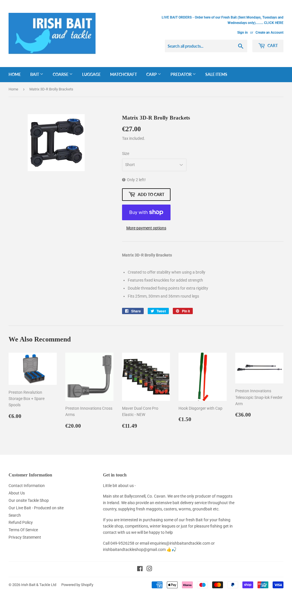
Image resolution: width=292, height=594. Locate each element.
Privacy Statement (25, 537)
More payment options (146, 228)
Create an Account (269, 33)
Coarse (61, 74)
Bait (35, 74)
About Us (17, 493)
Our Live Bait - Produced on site (36, 508)
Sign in (242, 33)
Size (125, 153)
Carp (152, 74)
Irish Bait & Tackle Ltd (38, 585)
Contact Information (27, 485)
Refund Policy (21, 522)
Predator (181, 74)
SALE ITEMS (216, 74)
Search (15, 515)
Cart (272, 45)
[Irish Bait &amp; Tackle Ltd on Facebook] (140, 569)
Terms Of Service (23, 530)
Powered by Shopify (77, 585)
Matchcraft (123, 74)
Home (15, 74)
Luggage (91, 74)
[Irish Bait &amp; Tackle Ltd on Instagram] (149, 569)
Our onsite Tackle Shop (29, 500)
